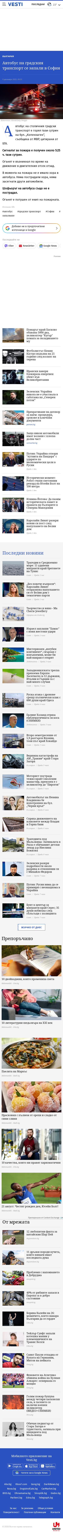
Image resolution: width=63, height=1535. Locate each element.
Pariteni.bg (16, 1497)
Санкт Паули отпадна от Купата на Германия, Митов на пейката (42, 1357)
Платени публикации (35, 1512)
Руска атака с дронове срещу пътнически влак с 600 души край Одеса (43, 697)
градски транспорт (30, 211)
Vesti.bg (15, 4)
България (8, 56)
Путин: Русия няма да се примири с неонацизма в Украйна (43, 887)
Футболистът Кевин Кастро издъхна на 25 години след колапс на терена (41, 355)
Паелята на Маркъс (14, 1071)
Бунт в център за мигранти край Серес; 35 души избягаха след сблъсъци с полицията (42, 909)
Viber (11, 245)
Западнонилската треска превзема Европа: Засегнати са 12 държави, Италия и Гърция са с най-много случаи (43, 676)
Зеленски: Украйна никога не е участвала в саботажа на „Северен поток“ (42, 396)
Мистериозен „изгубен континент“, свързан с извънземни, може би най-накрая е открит (41, 653)
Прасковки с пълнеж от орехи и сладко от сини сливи (29, 1116)
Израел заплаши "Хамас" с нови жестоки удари (42, 630)
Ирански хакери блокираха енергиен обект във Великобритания (39, 375)
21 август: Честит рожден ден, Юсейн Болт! (30, 1206)
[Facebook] (31, 1516)
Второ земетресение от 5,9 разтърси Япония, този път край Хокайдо (41, 738)
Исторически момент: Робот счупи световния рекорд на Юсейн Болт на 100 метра (43, 482)
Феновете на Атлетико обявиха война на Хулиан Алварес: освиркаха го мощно (43, 1379)
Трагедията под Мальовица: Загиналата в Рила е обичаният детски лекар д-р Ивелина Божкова (43, 844)
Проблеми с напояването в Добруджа (43, 1273)
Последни (38, 4)
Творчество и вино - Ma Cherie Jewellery (41, 609)
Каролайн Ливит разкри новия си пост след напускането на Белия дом (42, 525)
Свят (28, 575)
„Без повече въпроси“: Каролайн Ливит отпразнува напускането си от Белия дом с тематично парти (42, 589)
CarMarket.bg (49, 1488)
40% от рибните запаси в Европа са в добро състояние (42, 1295)
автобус (8, 211)
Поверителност (11, 1512)
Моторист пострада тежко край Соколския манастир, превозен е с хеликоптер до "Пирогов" (43, 780)
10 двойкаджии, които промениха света (28, 979)
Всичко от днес (31, 927)
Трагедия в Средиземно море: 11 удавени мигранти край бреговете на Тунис (43, 567)
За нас (13, 1508)
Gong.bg (35, 1484)
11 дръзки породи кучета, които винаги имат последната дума (43, 1254)
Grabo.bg (56, 1493)
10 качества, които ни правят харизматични (31, 1162)
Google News (50, 245)
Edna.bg (30, 1497)
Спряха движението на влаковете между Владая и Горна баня (42, 821)
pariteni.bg (30, 424)
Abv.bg (7, 1484)
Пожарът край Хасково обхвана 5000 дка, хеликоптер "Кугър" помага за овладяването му (42, 335)
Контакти (55, 1512)
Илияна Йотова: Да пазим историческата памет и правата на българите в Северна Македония (43, 503)
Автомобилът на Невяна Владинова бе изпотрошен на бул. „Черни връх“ (42, 801)
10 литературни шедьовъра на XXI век (27, 1023)
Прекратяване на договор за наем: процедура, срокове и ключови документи (43, 416)
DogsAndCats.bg (29, 1488)
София (50, 211)
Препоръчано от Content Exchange (43, 1218)
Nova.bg (11, 1488)
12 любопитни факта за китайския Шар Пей (41, 1233)
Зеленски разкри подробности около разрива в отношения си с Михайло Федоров (42, 867)
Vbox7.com (21, 1484)
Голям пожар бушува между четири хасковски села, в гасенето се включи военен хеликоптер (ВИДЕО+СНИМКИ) (43, 1404)
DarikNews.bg (51, 1484)
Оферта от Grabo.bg (35, 615)
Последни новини (22, 552)
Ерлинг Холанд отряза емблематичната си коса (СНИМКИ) (42, 717)
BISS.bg (7, 1493)
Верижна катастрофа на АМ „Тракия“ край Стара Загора (42, 758)
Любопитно (31, 661)
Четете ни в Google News (34, 1473)
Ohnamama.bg (23, 1493)
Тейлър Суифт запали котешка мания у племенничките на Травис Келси (40, 1338)
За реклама (27, 1508)
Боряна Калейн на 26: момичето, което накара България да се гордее (42, 1316)
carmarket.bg (31, 443)
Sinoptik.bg (40, 1493)
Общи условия (45, 1508)
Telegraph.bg (46, 1497)
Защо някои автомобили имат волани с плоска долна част (42, 436)
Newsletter (28, 245)
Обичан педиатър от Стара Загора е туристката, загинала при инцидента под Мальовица (43, 1429)
